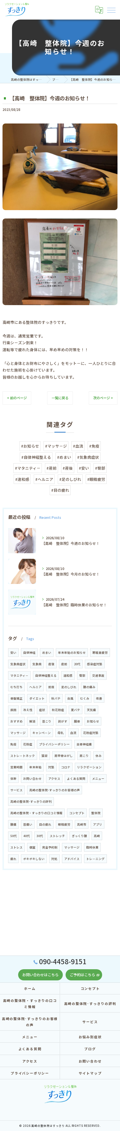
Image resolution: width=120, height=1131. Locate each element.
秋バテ (56, 698)
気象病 (37, 664)
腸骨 (77, 721)
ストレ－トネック (22, 756)
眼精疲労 (64, 824)
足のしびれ (68, 687)
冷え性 (27, 710)
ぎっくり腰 (79, 836)
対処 (54, 859)
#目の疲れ (60, 490)
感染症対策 (94, 664)
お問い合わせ (32, 778)
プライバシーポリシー (54, 744)
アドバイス (72, 859)
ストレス (16, 847)
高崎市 (81, 824)
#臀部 (100, 468)
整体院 (95, 813)
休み (98, 756)
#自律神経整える (36, 457)
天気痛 (91, 710)
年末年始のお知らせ (72, 652)
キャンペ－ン (41, 733)
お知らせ (93, 721)
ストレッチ (57, 836)
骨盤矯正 (16, 698)
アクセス (54, 778)
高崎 (97, 836)
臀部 (82, 675)
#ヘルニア (44, 479)
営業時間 (16, 767)
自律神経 (29, 652)
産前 (64, 664)
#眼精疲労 (96, 479)
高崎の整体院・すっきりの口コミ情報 (36, 813)
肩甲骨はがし (63, 756)
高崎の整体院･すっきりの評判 (31, 801)
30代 (40, 836)
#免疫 (94, 446)
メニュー (98, 778)
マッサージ (72, 847)
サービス (16, 790)
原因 (13, 710)
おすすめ (16, 721)
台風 (70, 698)
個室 (32, 847)
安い (13, 652)
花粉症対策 (91, 733)
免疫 (13, 744)
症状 (42, 710)
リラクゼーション (89, 767)
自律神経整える (46, 675)
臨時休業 (92, 847)
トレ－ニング (95, 859)
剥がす (62, 721)
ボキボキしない (34, 859)
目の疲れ (45, 824)
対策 (51, 767)
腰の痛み (89, 687)
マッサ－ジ (18, 733)
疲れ (13, 859)
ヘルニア (35, 687)
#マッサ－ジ (56, 446)
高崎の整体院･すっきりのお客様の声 (54, 790)
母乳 (60, 733)
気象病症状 (18, 664)
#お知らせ (30, 446)
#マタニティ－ (27, 468)
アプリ (97, 824)
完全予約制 (49, 847)
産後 (51, 664)
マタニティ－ (19, 675)
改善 (99, 698)
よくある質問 (76, 778)
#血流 (78, 446)
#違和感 (22, 479)
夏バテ (75, 710)
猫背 (45, 756)
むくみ (84, 698)
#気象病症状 (88, 457)
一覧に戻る (60, 397)
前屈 (51, 687)
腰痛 (13, 824)
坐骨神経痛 (84, 744)
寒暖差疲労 (100, 652)
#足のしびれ (70, 479)
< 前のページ (17, 397)
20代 (77, 664)
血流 (73, 733)
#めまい (64, 457)
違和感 (68, 675)
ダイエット (37, 698)
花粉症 (27, 744)
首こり (46, 721)
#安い (84, 468)
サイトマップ (90, 1073)
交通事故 (98, 675)
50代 (13, 836)
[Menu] (111, 10)
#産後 (68, 468)
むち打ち (16, 687)
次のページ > (103, 397)
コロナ (65, 767)
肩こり (84, 756)
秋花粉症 (58, 710)
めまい (46, 652)
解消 (32, 721)
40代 (26, 836)
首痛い (27, 824)
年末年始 (35, 767)
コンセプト (77, 813)
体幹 (13, 778)
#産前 (51, 468)
